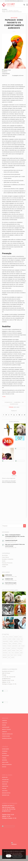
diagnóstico (16, 641)
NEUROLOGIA (4, 777)
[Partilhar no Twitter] (6, 415)
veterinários (5, 657)
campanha (16, 636)
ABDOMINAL (4, 760)
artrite (4, 636)
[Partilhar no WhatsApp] (8, 415)
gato (19, 645)
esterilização (14, 643)
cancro (20, 636)
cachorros (11, 636)
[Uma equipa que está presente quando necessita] (8, 442)
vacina (15, 655)
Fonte (4, 396)
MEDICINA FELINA (5, 795)
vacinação (19, 655)
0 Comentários (17, 402)
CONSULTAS (4, 722)
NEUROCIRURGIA (5, 755)
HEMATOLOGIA (5, 786)
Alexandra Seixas (14, 404)
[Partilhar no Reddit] (22, 415)
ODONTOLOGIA (5, 781)
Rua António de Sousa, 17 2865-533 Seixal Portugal (8, 673)
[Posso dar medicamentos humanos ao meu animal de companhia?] (20, 610)
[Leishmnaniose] (20, 429)
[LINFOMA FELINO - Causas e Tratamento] (8, 623)
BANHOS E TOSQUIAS (6, 729)
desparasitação (5, 641)
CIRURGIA (4, 725)
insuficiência (13, 648)
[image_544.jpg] (14, 51)
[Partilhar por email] (24, 415)
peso (21, 650)
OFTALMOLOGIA (5, 779)
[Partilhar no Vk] (19, 415)
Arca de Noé (14, 18)
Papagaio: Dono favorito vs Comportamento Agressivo (14, 24)
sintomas (4, 655)
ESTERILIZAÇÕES (5, 748)
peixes (17, 650)
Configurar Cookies (17, 855)
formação (9, 645)
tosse (12, 655)
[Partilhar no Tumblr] (16, 415)
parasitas (13, 650)
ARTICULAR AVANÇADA (7, 764)
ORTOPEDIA (4, 753)
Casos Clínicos (5, 557)
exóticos (19, 643)
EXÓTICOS (4, 766)
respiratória (17, 652)
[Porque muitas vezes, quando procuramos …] (20, 438)
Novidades (4, 9)
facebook (4, 645)
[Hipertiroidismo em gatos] (8, 610)
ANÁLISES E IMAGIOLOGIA (7, 733)
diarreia (21, 641)
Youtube (4, 566)
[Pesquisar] (23, 4)
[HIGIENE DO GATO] (20, 598)
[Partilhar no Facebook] (3, 415)
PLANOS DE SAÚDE (6, 736)
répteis (21, 652)
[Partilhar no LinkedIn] (14, 415)
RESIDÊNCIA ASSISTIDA (6, 738)
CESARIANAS (4, 751)
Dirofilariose (5, 643)
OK (8, 855)
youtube (12, 657)
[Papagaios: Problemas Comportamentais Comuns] (8, 430)
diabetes (11, 641)
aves (15, 407)
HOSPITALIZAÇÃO (5, 727)
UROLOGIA (4, 788)
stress (8, 655)
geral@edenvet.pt (6, 678)
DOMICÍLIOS (4, 731)
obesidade (5, 650)
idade (18, 407)
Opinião (3, 561)
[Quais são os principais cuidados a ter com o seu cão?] (8, 454)
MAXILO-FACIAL (5, 762)
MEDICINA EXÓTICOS (6, 792)
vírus (9, 657)
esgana (9, 643)
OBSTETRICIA (4, 790)
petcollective (5, 652)
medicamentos (20, 648)
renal (12, 652)
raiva (9, 652)
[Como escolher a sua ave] (20, 454)
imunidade (8, 648)
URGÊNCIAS (4, 720)
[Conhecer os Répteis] (8, 463)
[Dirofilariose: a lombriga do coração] (20, 623)
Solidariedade (5, 564)
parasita (9, 650)
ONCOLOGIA (4, 784)
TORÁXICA (4, 757)
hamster (22, 645)
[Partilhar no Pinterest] (11, 415)
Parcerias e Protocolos (7, 562)
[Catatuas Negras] (20, 463)
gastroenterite (14, 645)
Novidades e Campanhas (7, 559)
